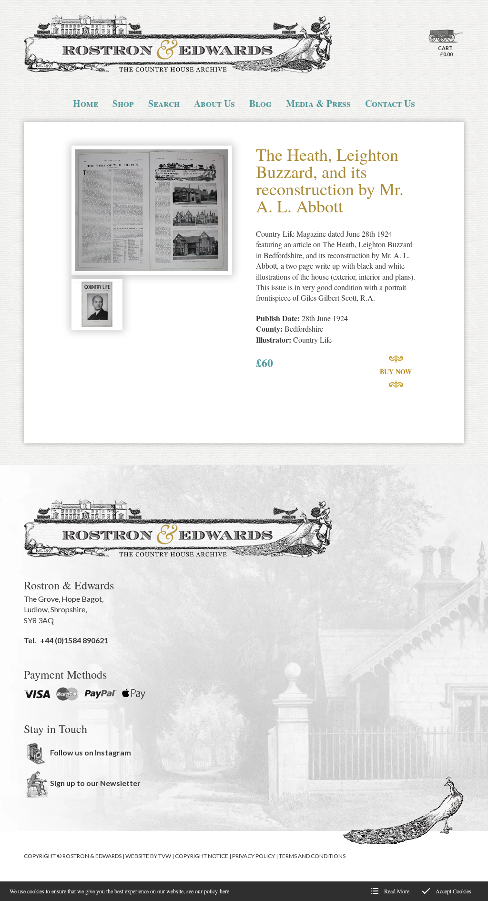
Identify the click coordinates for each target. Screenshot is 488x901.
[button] (152, 211)
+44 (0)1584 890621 (74, 640)
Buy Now (396, 372)
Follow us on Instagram (90, 752)
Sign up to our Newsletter (95, 782)
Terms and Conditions (312, 855)
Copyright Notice (201, 855)
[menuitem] (85, 103)
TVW (164, 855)
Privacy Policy (253, 855)
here (224, 891)
